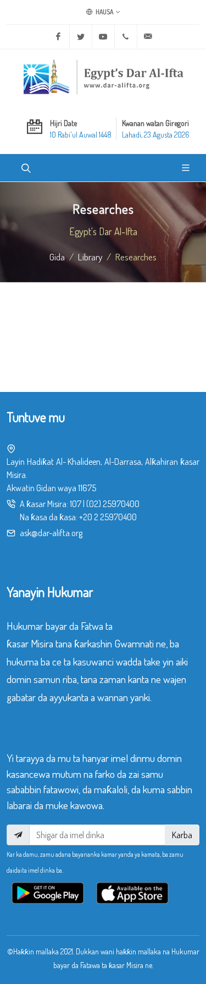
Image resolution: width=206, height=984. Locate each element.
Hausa (103, 12)
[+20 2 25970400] (126, 37)
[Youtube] (103, 37)
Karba (182, 834)
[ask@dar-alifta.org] (148, 37)
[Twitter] (81, 37)
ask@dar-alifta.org (51, 532)
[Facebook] (58, 37)
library (90, 257)
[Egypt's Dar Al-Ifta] (103, 76)
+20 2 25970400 (108, 516)
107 (75, 503)
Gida (57, 257)
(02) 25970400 (113, 503)
